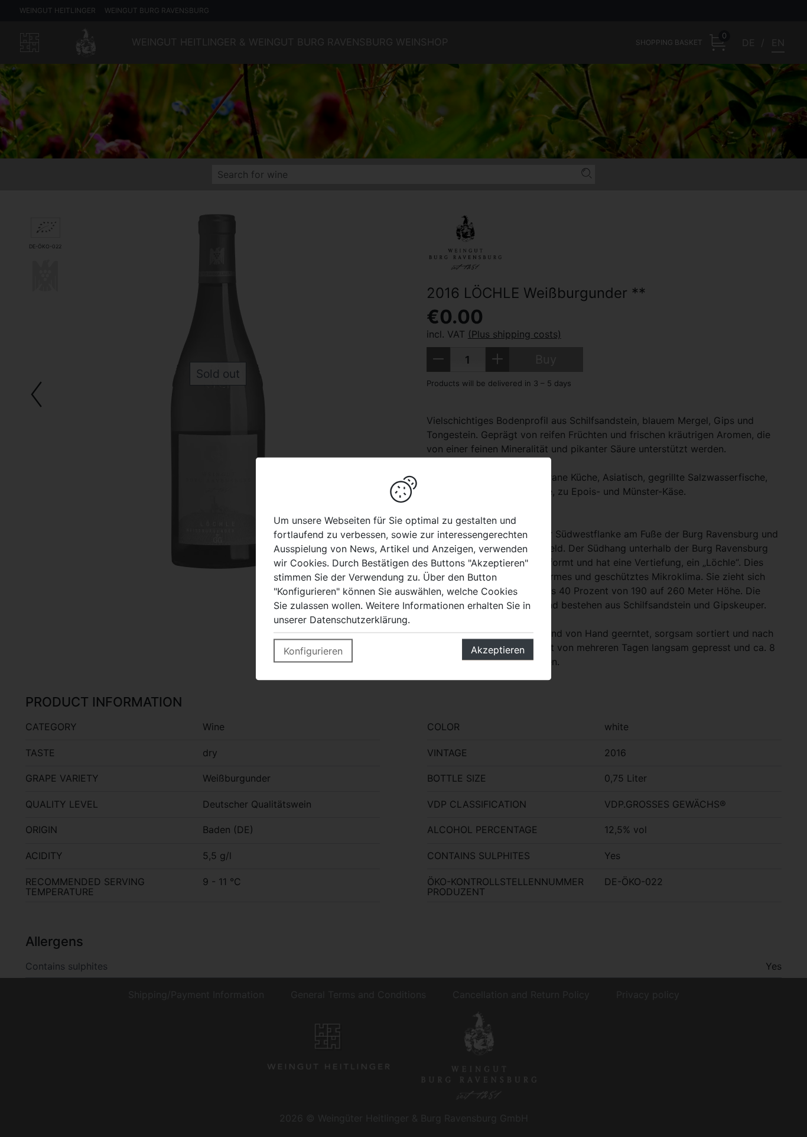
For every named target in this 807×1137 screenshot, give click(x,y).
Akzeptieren (498, 649)
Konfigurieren (313, 650)
